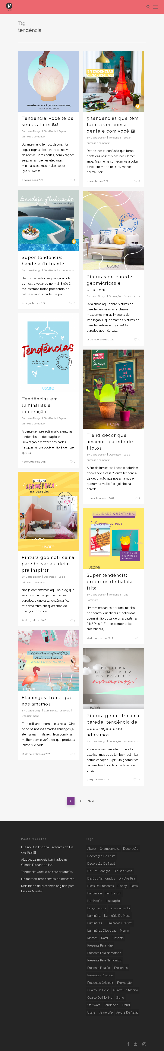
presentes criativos (100, 975)
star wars (93, 1005)
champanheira (110, 848)
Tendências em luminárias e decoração (40, 405)
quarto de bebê (98, 990)
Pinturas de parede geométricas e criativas (109, 283)
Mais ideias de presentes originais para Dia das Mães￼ (47, 888)
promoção (124, 982)
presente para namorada (104, 953)
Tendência (50, 131)
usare (91, 1012)
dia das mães (123, 871)
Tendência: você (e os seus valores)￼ (47, 872)
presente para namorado (104, 960)
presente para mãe (100, 945)
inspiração (113, 900)
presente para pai (99, 968)
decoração (130, 848)
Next (91, 801)
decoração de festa (101, 856)
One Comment (30, 715)
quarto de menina (125, 990)
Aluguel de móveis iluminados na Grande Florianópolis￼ (44, 862)
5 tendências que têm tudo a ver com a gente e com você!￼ (113, 125)
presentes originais (100, 982)
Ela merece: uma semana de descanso (48, 879)
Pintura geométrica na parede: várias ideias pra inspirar (48, 564)
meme (124, 930)
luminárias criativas (119, 923)
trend (126, 1005)
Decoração (115, 296)
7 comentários (67, 270)
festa (134, 886)
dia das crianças (98, 871)
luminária (94, 915)
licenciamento (120, 908)
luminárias (94, 923)
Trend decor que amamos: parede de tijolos (110, 442)
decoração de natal (101, 863)
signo (120, 997)
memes (92, 938)
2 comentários (131, 296)
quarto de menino (100, 997)
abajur (91, 848)
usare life (106, 1012)
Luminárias (50, 710)
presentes (121, 968)
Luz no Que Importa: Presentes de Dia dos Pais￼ (47, 849)
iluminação (94, 900)
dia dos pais (127, 878)
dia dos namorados (101, 878)
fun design (113, 893)
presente (118, 938)
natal (104, 938)
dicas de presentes (100, 886)
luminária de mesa (117, 915)
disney (122, 886)
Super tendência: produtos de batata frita (110, 582)
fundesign (94, 893)
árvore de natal (127, 1012)
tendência (111, 1005)
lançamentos (96, 908)
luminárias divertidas (101, 930)
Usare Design (33, 131)
